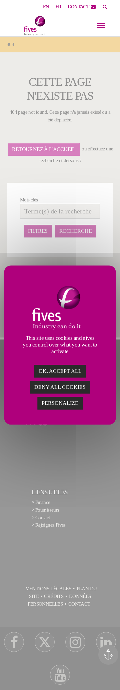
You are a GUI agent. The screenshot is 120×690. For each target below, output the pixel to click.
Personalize (60, 403)
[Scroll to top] (110, 675)
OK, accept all (60, 371)
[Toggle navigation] (101, 25)
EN (46, 6)
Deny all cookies (60, 387)
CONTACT (78, 6)
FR (58, 6)
